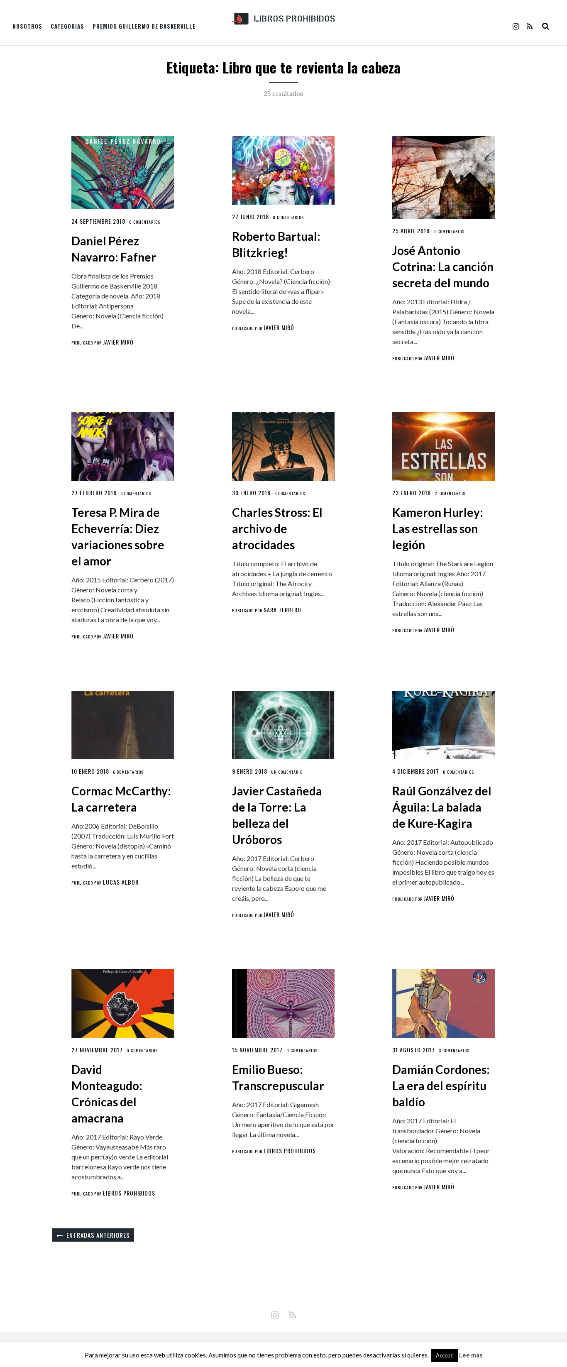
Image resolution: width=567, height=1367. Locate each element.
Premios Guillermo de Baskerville (144, 26)
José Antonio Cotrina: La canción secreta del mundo (443, 266)
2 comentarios (450, 493)
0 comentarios (144, 222)
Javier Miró (118, 341)
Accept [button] (444, 1355)
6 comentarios (128, 772)
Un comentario (287, 772)
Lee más (470, 1355)
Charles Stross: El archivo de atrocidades (277, 528)
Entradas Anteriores (98, 1235)
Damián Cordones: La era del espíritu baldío (441, 1085)
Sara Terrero (282, 609)
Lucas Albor (121, 882)
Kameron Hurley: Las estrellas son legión (437, 528)
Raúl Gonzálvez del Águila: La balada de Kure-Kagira (441, 807)
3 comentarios (135, 493)
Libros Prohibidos (129, 1192)
